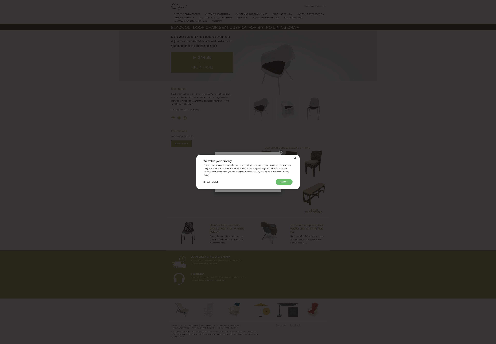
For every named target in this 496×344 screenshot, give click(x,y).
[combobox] (295, 158)
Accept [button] (284, 182)
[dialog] (248, 172)
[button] (210, 182)
